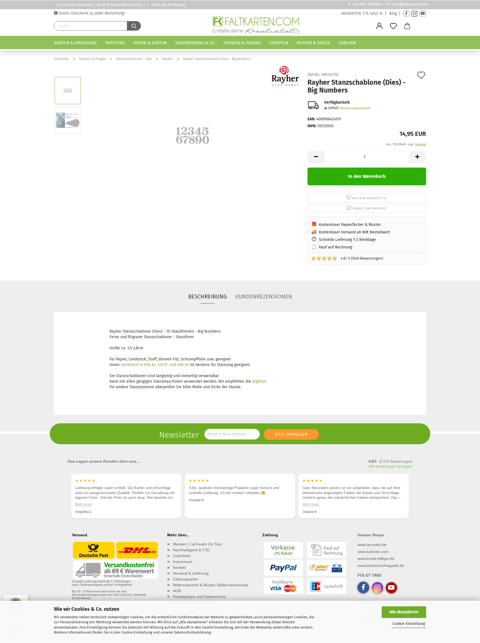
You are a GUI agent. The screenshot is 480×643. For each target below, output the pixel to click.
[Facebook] (406, 13)
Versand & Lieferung (191, 573)
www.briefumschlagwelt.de (381, 565)
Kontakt (179, 567)
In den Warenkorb (367, 176)
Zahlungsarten (185, 579)
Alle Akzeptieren (403, 612)
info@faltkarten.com (410, 4)
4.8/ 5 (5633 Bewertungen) (347, 258)
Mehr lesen (83, 504)
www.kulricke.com (373, 551)
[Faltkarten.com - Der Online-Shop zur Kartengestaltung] (256, 26)
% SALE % (374, 13)
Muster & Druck (313, 42)
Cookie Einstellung (408, 623)
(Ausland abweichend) (355, 108)
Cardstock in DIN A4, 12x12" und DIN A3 (155, 364)
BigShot (259, 381)
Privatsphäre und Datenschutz (199, 596)
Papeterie (115, 42)
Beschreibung (207, 296)
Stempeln (278, 42)
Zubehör (347, 42)
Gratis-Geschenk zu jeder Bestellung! (91, 13)
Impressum (182, 561)
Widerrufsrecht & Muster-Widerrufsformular (211, 585)
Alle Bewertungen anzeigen (390, 466)
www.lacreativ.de (372, 544)
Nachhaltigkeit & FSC (191, 550)
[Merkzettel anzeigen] (393, 26)
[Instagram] (414, 13)
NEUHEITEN (351, 13)
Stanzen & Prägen (242, 42)
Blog (393, 13)
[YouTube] (422, 13)
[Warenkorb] (407, 26)
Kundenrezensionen (263, 296)
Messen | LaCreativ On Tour (197, 544)
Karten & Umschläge (75, 42)
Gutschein (182, 556)
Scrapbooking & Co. (195, 42)
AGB (177, 591)
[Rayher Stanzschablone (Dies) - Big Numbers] (192, 135)
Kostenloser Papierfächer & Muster (350, 224)
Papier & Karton (150, 42)
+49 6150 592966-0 (367, 4)
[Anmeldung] (379, 26)
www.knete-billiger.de (376, 558)
